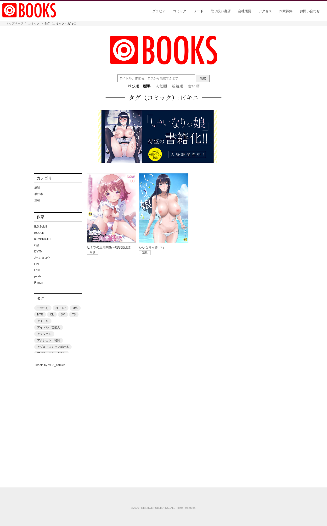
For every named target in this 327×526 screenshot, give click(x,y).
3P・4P (61, 308)
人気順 (161, 86)
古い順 (193, 86)
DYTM (38, 251)
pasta (37, 276)
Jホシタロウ (42, 257)
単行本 (38, 194)
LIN (36, 264)
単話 (37, 187)
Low (37, 270)
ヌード (198, 11)
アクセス (265, 11)
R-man (38, 282)
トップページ (14, 23)
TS (74, 314)
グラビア (159, 11)
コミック (179, 11)
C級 (36, 245)
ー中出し (43, 308)
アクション (44, 334)
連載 (37, 200)
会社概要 (244, 11)
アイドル (43, 321)
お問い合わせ (310, 11)
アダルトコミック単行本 (53, 347)
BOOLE (39, 232)
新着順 (177, 86)
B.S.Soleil (40, 226)
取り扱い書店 (221, 11)
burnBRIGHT (42, 239)
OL (52, 314)
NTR (40, 314)
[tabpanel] (163, 137)
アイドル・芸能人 (48, 327)
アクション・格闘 (48, 340)
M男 (75, 308)
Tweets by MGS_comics (49, 365)
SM (63, 314)
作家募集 (286, 11)
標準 (147, 86)
